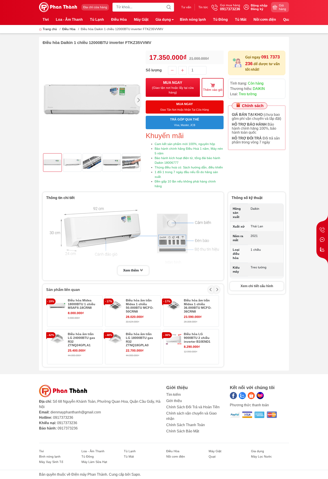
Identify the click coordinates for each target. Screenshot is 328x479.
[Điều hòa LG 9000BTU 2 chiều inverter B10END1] (173, 339)
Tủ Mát (240, 19)
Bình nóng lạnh (193, 19)
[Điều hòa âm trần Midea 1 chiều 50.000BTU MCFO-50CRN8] (115, 305)
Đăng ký (257, 9)
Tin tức (203, 7)
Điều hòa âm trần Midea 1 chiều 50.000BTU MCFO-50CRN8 (140, 306)
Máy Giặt (141, 19)
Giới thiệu (174, 401)
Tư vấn (186, 7)
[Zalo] (242, 395)
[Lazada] (260, 395)
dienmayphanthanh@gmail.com (75, 412)
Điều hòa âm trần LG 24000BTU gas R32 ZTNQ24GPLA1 (81, 339)
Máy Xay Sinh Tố (51, 462)
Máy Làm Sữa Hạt (94, 462)
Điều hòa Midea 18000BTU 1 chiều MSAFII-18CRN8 (81, 304)
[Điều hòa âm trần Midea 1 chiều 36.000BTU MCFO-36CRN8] (173, 305)
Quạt (287, 19)
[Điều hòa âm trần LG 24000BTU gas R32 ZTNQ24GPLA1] (57, 339)
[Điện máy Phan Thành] (58, 7)
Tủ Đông (220, 19)
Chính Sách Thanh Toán (185, 425)
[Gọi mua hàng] (322, 230)
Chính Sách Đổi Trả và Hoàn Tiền (193, 407)
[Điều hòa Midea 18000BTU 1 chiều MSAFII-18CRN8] (57, 305)
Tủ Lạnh (97, 19)
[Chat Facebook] (322, 240)
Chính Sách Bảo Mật (182, 431)
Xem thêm (131, 270)
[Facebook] (233, 395)
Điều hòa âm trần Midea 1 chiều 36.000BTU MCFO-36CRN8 (198, 306)
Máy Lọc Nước (261, 456)
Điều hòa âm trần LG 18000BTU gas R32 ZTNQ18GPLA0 (139, 339)
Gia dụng (163, 19)
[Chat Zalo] (322, 249)
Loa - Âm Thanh (69, 19)
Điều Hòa (119, 19)
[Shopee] (251, 395)
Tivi (46, 19)
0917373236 (63, 417)
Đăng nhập (259, 5)
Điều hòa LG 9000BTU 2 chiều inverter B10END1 (197, 337)
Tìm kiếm (173, 394)
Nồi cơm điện (264, 19)
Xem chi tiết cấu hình (257, 286)
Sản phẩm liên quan (63, 290)
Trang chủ (50, 29)
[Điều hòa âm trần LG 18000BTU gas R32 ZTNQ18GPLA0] (115, 339)
